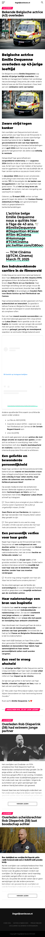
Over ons (7, 923)
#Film (10, 235)
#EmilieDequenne (21, 228)
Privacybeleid (36, 923)
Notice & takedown (20, 923)
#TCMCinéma (17, 242)
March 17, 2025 (17, 259)
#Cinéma (23, 235)
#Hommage (15, 238)
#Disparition (16, 231)
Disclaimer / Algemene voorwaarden (23, 926)
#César (33, 231)
